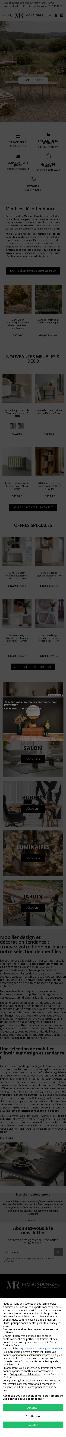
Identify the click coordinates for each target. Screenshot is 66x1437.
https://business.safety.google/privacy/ (41, 1348)
